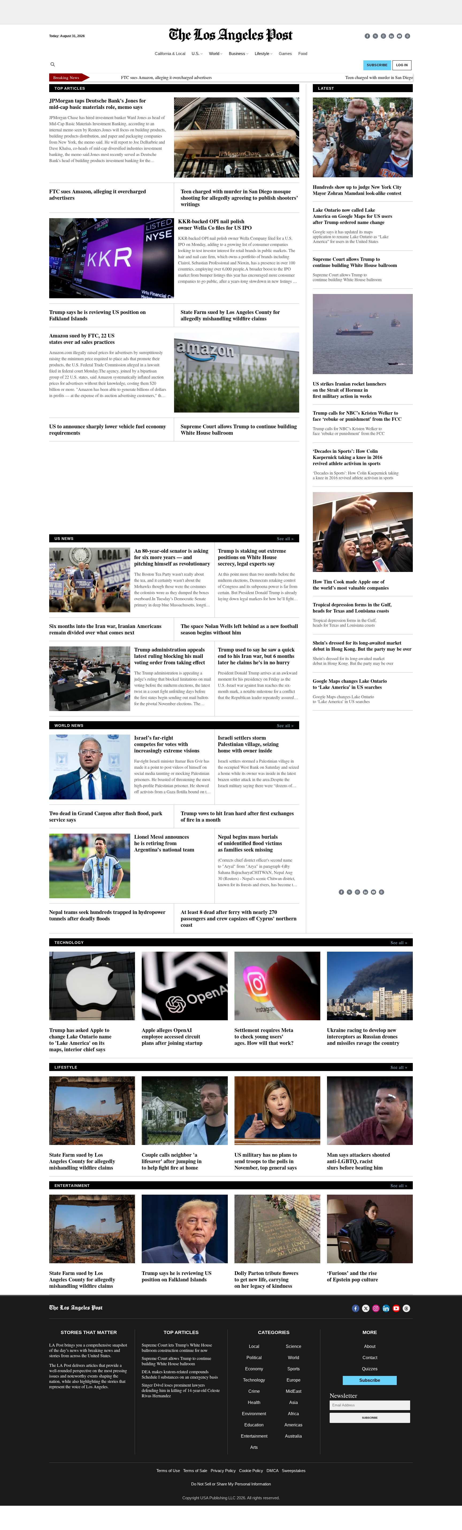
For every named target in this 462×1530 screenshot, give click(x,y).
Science (293, 1346)
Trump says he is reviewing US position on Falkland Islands (97, 315)
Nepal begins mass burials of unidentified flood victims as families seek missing (250, 843)
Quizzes (370, 1369)
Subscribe (370, 1417)
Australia (293, 1436)
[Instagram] (383, 36)
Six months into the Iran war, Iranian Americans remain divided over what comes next (105, 629)
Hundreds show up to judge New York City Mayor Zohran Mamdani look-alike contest (357, 190)
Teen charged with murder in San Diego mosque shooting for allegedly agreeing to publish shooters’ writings (239, 197)
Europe (294, 1380)
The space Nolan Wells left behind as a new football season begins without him (239, 629)
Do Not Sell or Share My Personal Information (231, 1484)
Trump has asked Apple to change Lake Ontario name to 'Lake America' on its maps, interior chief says (80, 1040)
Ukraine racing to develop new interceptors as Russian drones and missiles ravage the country (363, 1036)
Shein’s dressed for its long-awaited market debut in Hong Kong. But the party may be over (362, 646)
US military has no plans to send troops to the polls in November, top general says (265, 1161)
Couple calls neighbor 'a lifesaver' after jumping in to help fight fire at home (172, 1161)
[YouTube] (399, 36)
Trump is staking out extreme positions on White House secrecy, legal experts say (252, 557)
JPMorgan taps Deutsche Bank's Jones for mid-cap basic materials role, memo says (97, 103)
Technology (254, 1380)
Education (254, 1425)
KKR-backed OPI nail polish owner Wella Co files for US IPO (215, 224)
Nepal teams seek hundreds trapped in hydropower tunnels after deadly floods (107, 915)
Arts (254, 1447)
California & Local (170, 53)
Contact (370, 1357)
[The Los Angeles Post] (231, 36)
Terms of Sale (195, 1470)
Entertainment (254, 1436)
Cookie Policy (251, 1470)
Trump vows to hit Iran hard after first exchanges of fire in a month (237, 816)
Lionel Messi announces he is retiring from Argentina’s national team (164, 843)
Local (254, 1346)
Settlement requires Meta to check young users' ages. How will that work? (264, 1036)
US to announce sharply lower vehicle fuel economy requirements (107, 429)
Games (285, 53)
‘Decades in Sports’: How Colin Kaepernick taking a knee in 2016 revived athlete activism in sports (347, 457)
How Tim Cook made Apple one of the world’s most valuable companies (351, 585)
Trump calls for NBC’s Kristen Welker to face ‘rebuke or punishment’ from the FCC (357, 416)
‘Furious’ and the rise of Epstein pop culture (352, 1276)
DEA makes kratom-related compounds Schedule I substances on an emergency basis (180, 1374)
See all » (285, 538)
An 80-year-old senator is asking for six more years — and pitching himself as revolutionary (172, 557)
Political (254, 1357)
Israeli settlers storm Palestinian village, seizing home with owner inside (248, 744)
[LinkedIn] (391, 36)
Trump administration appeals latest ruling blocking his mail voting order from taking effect (169, 656)
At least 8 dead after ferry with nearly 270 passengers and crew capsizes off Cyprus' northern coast (239, 918)
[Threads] (407, 36)
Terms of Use (168, 1470)
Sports (293, 1369)
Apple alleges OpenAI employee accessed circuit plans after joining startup (172, 1036)
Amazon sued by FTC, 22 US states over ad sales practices (82, 338)
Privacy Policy (223, 1470)
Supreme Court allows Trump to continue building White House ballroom (239, 429)
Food (302, 53)
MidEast (293, 1391)
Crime (254, 1391)
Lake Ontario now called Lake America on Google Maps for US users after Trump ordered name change (352, 216)
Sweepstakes (294, 1470)
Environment (254, 1413)
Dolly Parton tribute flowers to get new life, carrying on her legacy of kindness (266, 1279)
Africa (293, 1413)
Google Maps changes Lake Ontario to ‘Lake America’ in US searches (350, 684)
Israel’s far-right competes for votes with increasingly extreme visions (166, 744)
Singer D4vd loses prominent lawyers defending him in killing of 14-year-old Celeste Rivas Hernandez (181, 1390)
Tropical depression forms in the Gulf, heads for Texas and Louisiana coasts (352, 608)
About (369, 1346)
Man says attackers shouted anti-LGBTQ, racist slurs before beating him (358, 1161)
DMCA (273, 1470)
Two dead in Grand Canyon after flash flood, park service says (105, 816)
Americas (293, 1425)
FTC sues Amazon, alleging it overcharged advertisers (127, 77)
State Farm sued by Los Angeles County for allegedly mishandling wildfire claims (230, 315)
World (293, 1357)
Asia (293, 1402)
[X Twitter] (375, 36)
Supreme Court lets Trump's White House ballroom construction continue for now (177, 1347)
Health (254, 1402)
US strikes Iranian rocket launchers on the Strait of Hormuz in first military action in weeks (349, 390)
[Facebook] (367, 36)
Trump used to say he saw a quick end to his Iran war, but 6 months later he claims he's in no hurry (256, 656)
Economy (254, 1369)
